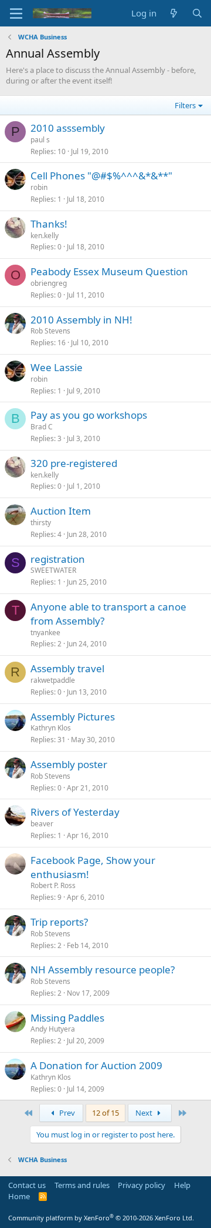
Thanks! (48, 224)
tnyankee (45, 633)
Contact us (27, 1185)
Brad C (41, 427)
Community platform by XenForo (101, 1217)
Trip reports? (59, 922)
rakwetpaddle (52, 680)
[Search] (197, 13)
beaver (41, 824)
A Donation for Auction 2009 (96, 1065)
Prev (66, 1112)
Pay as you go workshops (88, 415)
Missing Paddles (67, 1018)
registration (57, 559)
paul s (40, 140)
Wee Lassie (56, 367)
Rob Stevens (50, 331)
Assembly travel (67, 668)
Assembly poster (68, 764)
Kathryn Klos (50, 728)
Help (182, 1185)
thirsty (40, 523)
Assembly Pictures (72, 716)
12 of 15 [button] (105, 1112)
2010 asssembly (67, 128)
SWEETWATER (53, 570)
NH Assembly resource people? (102, 969)
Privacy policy (141, 1185)
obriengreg (48, 283)
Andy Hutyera (52, 1029)
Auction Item (60, 511)
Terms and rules (82, 1185)
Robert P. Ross (53, 885)
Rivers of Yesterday (75, 812)
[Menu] (16, 13)
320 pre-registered (73, 463)
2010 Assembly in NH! (81, 319)
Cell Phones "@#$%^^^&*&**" (101, 175)
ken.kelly (44, 236)
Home (19, 1196)
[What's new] (173, 13)
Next (144, 1112)
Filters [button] (185, 105)
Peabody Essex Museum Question (109, 271)
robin (38, 187)
